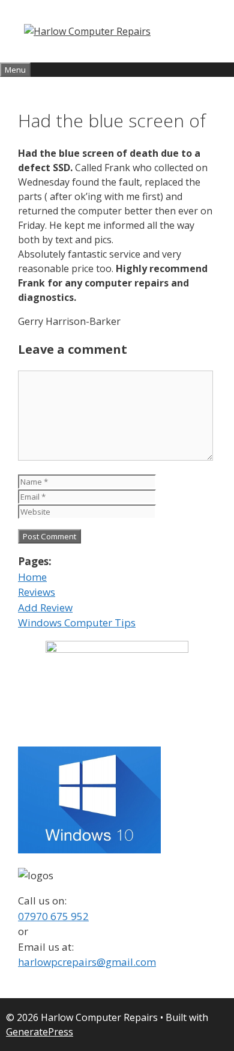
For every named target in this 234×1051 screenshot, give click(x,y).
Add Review (45, 607)
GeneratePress (39, 1031)
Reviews (36, 592)
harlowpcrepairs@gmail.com (87, 962)
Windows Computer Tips (77, 622)
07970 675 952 (53, 916)
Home (32, 577)
